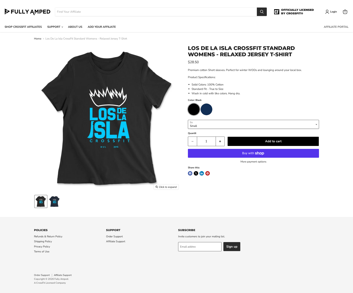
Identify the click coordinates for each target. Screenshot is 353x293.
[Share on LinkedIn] (201, 173)
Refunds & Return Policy (48, 236)
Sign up (231, 246)
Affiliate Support (115, 241)
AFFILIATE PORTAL (336, 27)
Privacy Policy (42, 246)
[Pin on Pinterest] (207, 173)
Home (37, 38)
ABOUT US (75, 27)
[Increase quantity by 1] (220, 141)
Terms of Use (41, 251)
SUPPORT (54, 27)
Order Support (114, 236)
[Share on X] (196, 173)
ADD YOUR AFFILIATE (102, 27)
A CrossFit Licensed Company (50, 283)
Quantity (193, 133)
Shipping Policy (43, 241)
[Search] (262, 12)
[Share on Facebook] (190, 173)
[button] (41, 201)
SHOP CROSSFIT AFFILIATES (23, 27)
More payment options (253, 161)
